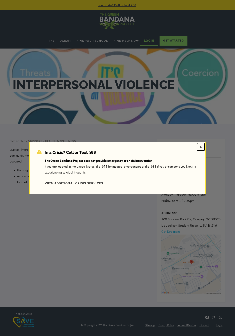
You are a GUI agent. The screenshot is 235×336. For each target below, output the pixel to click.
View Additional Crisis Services (74, 183)
